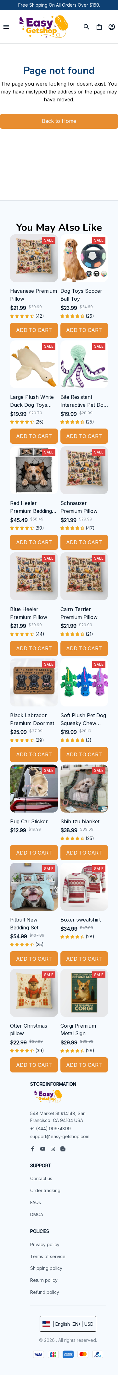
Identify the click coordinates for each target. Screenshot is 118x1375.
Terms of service (47, 1256)
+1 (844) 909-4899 (50, 1130)
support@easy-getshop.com (59, 1138)
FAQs (35, 1202)
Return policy (44, 1280)
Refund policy (44, 1292)
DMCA (36, 1214)
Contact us (41, 1178)
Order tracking (45, 1190)
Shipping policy (46, 1268)
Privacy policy (44, 1244)
